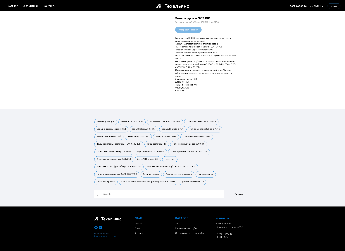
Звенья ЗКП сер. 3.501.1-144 (144, 129)
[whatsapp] (96, 227)
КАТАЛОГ (181, 218)
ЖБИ (177, 224)
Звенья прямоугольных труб (109, 137)
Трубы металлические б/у (192, 182)
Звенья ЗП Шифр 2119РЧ (166, 137)
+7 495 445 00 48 (224, 234)
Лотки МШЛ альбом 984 (147, 159)
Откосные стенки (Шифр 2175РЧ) (205, 129)
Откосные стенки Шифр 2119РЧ (197, 137)
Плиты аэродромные (106, 182)
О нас (137, 228)
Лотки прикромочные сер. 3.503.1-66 (188, 144)
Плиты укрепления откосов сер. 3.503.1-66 (189, 152)
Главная (138, 224)
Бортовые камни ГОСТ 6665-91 (150, 152)
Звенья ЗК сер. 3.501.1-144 (132, 121)
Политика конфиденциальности (105, 236)
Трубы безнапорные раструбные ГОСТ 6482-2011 (119, 144)
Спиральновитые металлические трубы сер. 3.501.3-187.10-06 (148, 182)
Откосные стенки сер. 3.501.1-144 (201, 121)
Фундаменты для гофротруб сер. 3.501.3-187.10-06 (119, 167)
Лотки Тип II (170, 159)
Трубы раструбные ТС (156, 144)
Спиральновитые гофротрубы (189, 233)
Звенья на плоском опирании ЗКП (111, 129)
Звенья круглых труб (105, 121)
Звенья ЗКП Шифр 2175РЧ (173, 129)
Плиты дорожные (205, 174)
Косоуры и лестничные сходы (179, 174)
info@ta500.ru (222, 237)
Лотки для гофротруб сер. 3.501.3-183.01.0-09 (117, 174)
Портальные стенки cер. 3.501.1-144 (165, 121)
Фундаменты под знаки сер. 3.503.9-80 (114, 159)
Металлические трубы (185, 228)
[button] (316, 6)
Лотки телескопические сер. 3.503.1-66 (114, 152)
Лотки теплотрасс (151, 174)
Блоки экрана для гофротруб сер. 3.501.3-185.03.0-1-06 (171, 167)
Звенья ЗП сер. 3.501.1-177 (138, 137)
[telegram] (100, 227)
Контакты (139, 233)
